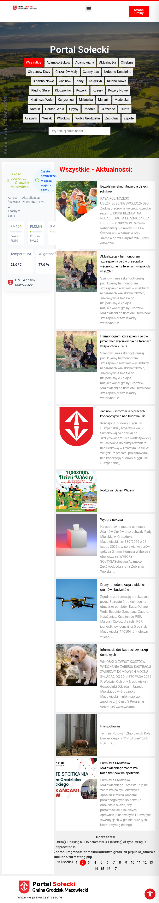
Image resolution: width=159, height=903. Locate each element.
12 (145, 862)
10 (132, 862)
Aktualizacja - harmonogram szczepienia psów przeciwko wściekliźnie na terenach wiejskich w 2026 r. (125, 263)
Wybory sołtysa (111, 520)
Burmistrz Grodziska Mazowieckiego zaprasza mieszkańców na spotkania (120, 768)
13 (151, 862)
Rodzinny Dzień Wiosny (117, 490)
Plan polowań (110, 726)
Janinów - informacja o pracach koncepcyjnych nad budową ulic (123, 413)
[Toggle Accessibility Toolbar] (150, 894)
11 (139, 862)
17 (115, 869)
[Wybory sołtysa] (76, 535)
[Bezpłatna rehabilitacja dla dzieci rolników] (76, 201)
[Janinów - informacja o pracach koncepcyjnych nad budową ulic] (76, 426)
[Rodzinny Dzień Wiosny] (76, 491)
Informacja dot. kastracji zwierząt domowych (124, 652)
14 (96, 869)
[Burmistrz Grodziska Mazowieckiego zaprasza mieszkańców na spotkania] (76, 778)
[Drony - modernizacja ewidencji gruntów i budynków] (76, 600)
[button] (88, 8)
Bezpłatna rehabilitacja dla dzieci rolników (124, 188)
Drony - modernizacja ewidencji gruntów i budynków (122, 587)
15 (102, 869)
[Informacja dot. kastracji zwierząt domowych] (76, 665)
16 (108, 869)
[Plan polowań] (76, 735)
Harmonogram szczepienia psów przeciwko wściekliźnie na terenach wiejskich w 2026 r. (125, 341)
